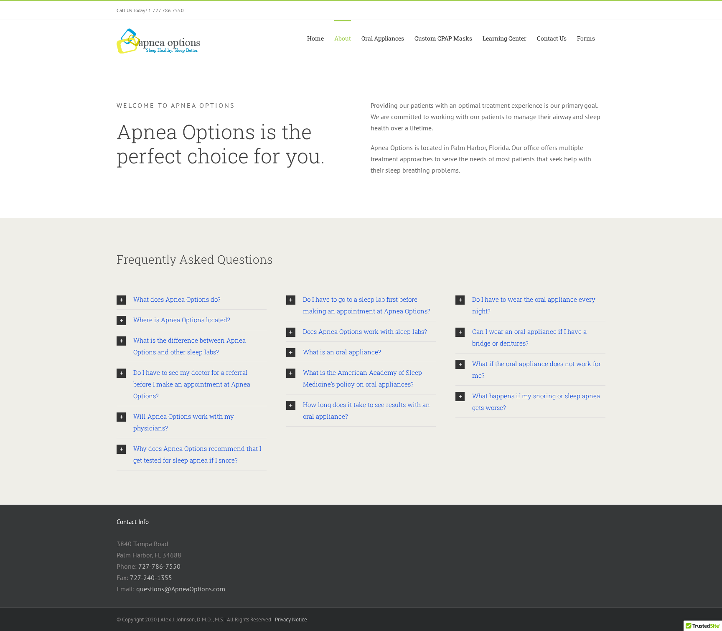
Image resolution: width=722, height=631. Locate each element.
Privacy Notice (291, 619)
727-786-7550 (159, 566)
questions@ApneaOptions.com (180, 589)
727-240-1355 (151, 577)
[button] (192, 299)
